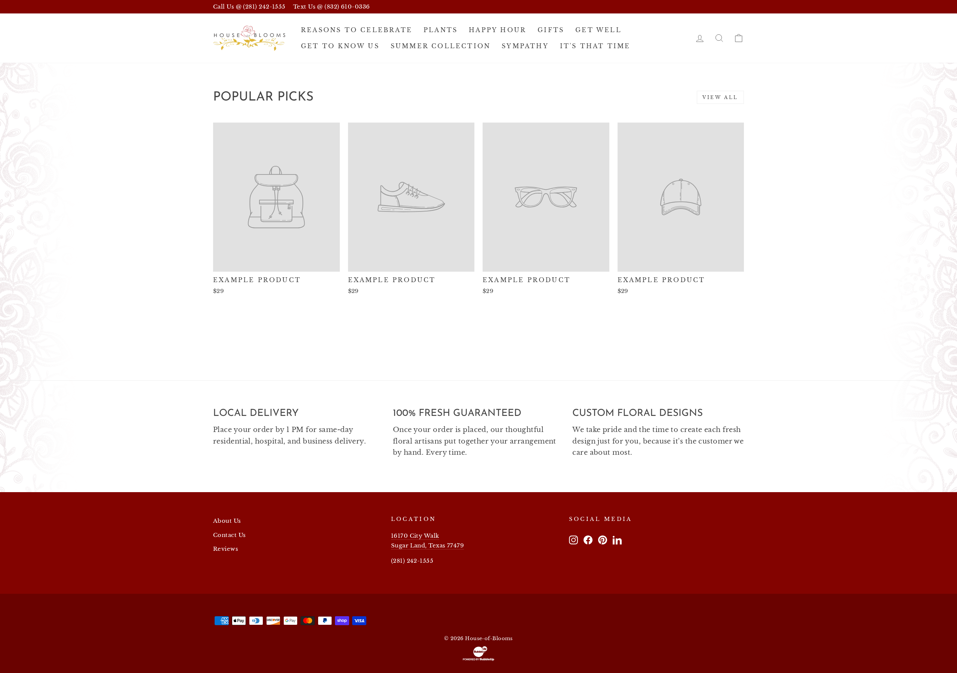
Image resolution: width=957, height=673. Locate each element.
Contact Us (229, 534)
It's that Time (595, 46)
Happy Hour (497, 30)
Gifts (551, 30)
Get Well (598, 30)
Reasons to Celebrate (356, 30)
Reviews (225, 548)
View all (720, 97)
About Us (227, 520)
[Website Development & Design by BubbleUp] (478, 653)
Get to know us (340, 46)
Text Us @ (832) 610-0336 (331, 6)
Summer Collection (440, 46)
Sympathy (525, 46)
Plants (441, 30)
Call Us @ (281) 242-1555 (249, 6)
